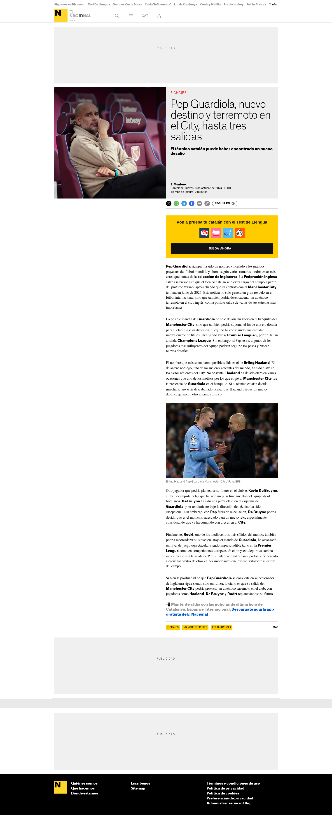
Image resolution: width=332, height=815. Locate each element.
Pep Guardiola (221, 627)
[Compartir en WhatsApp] (176, 203)
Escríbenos (140, 783)
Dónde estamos (84, 793)
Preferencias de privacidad (230, 798)
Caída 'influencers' (158, 4)
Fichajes (173, 627)
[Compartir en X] (168, 203)
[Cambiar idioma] (145, 15)
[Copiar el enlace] (207, 203)
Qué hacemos (83, 788)
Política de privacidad (225, 788)
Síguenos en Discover (69, 4)
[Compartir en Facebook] (191, 203)
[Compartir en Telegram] (184, 203)
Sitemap (138, 788)
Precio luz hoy (233, 4)
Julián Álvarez (256, 4)
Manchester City (195, 627)
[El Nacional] (61, 15)
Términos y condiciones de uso (233, 783)
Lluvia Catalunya (185, 4)
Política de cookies (223, 793)
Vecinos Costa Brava (127, 4)
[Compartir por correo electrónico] (199, 203)
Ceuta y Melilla (210, 4)
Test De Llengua (99, 4)
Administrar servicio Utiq (228, 803)
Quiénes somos (84, 783)
